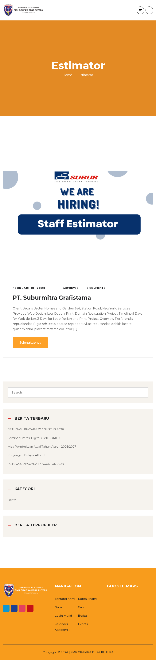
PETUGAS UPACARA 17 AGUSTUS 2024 (36, 464)
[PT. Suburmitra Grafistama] (78, 206)
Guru (58, 607)
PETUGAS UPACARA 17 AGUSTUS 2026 (36, 429)
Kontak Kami (87, 599)
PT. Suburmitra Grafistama (52, 297)
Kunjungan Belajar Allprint (26, 455)
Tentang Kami (65, 599)
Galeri (82, 607)
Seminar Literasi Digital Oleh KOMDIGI (35, 438)
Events (83, 624)
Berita (12, 500)
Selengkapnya (30, 342)
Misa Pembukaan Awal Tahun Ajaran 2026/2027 (42, 446)
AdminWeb (70, 287)
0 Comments (96, 287)
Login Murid (63, 615)
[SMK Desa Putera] (24, 10)
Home (67, 75)
